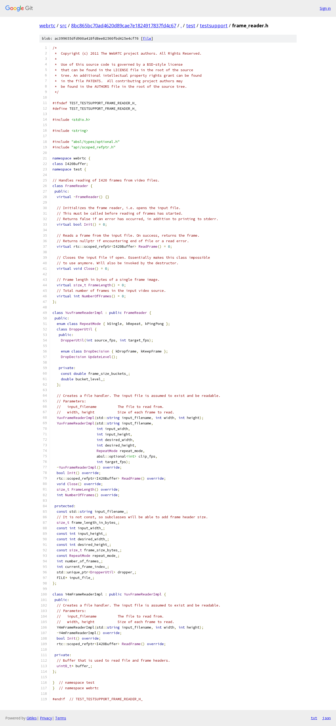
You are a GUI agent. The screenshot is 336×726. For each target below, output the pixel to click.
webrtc (47, 25)
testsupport (214, 25)
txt (314, 717)
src (63, 25)
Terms (60, 717)
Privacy (46, 717)
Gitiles (32, 717)
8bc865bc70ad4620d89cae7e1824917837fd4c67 (123, 25)
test (190, 25)
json (326, 717)
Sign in (325, 8)
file (147, 38)
